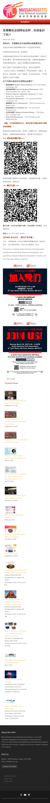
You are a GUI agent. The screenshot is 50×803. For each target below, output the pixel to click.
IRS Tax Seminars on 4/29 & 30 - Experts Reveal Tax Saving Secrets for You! (15, 476)
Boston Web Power (43, 798)
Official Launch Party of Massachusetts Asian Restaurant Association (13, 601)
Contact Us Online (9, 766)
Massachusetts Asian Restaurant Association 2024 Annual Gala (15, 421)
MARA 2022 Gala (11, 553)
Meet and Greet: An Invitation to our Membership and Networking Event (15, 633)
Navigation (25, 22)
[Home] (25, 9)
